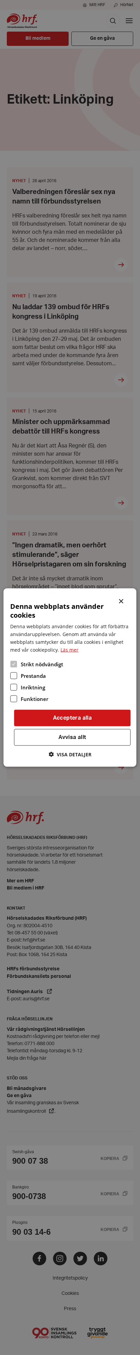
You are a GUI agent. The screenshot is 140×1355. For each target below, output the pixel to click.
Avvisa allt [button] (72, 737)
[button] (70, 754)
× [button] (121, 600)
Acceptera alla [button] (72, 718)
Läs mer (69, 650)
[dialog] (69, 677)
